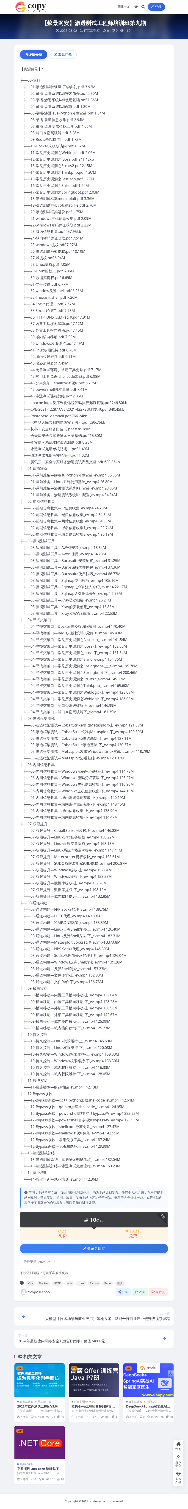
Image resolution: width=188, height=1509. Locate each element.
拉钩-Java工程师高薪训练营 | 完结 (93, 1408)
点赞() (160, 1292)
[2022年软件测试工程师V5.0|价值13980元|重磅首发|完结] (39, 1380)
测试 (119, 1283)
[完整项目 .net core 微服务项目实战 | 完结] (39, 1442)
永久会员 (135, 1231)
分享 (125, 1292)
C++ (30, 1283)
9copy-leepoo (39, 1292)
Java (69, 1283)
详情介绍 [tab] (35, 54)
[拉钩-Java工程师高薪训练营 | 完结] (94, 1380)
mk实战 (151, 1402)
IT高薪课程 (92, 30)
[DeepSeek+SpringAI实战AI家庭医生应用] (148, 1380)
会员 (64, 1231)
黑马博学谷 (44, 1402)
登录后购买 (96, 1249)
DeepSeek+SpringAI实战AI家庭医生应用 (148, 1408)
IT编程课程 (26, 1464)
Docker (43, 1283)
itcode (93, 1501)
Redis (107, 1283)
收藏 (142, 1292)
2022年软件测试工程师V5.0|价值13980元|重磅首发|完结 (39, 1408)
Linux (80, 1283)
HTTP (57, 1283)
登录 (158, 6)
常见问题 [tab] (65, 54)
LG (93, 1402)
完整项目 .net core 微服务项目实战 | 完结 (39, 1470)
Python (94, 1283)
